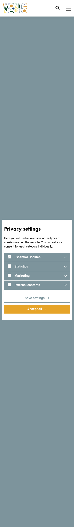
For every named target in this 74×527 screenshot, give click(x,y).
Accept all (34, 309)
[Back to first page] (15, 8)
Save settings (35, 298)
